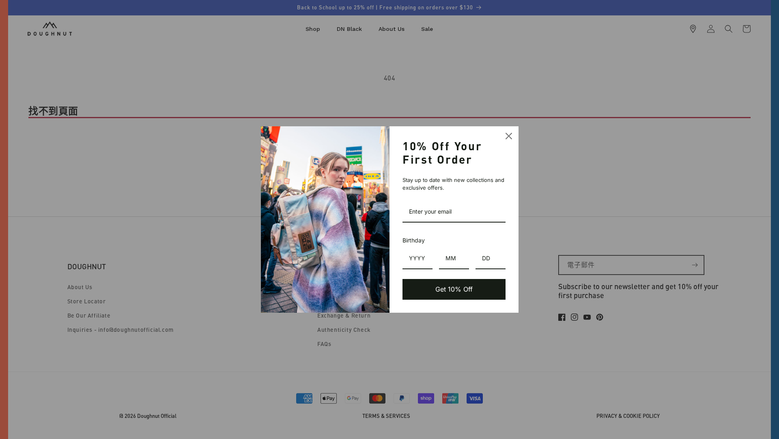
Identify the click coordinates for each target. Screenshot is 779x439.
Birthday (413, 240)
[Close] (509, 136)
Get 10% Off (454, 289)
